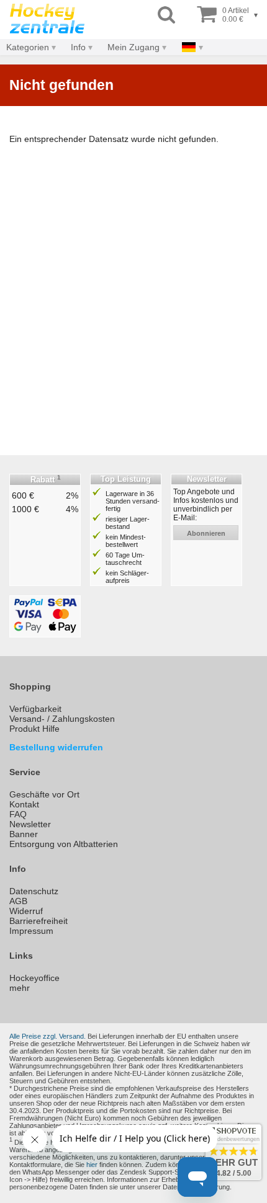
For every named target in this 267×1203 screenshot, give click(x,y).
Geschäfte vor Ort (44, 794)
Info (78, 47)
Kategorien (27, 47)
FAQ (18, 814)
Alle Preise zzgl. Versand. (47, 1036)
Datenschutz (33, 891)
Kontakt (24, 804)
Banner (23, 834)
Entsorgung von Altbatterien (63, 844)
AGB (18, 901)
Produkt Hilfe (34, 729)
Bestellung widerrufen (56, 747)
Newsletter (30, 824)
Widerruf (26, 911)
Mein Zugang (133, 47)
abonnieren (206, 533)
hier (91, 1164)
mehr (19, 988)
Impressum (31, 931)
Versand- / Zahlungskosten (62, 719)
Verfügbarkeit (35, 709)
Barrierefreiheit (38, 921)
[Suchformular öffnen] (166, 15)
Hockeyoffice (34, 978)
